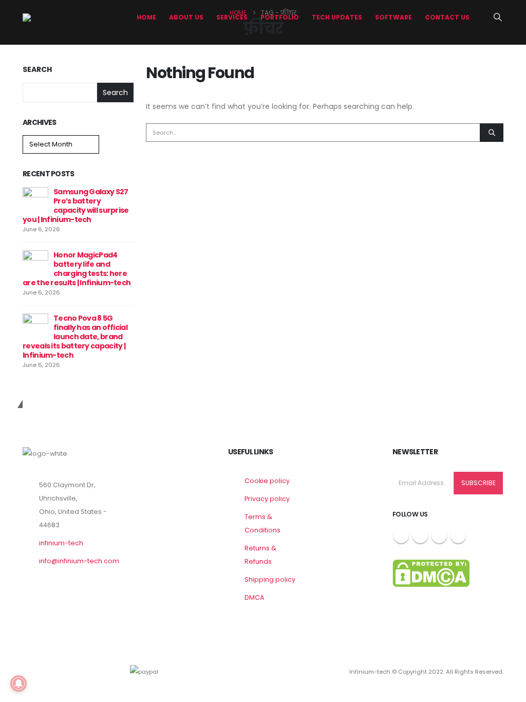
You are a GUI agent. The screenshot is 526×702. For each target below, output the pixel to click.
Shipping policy (270, 579)
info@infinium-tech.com (79, 561)
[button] (498, 17)
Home (146, 17)
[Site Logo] (61, 17)
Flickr (458, 535)
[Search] (491, 132)
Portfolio (279, 17)
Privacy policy (267, 498)
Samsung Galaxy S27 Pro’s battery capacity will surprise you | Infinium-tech (76, 206)
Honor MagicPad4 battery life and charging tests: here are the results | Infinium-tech (76, 269)
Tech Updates (337, 17)
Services (232, 17)
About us (186, 17)
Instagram (439, 535)
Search (37, 70)
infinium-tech (61, 543)
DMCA (254, 597)
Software (393, 17)
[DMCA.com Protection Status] (430, 572)
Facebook (401, 535)
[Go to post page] (35, 199)
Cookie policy (267, 480)
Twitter (420, 535)
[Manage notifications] (18, 683)
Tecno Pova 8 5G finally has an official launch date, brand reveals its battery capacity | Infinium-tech (75, 336)
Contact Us (447, 17)
